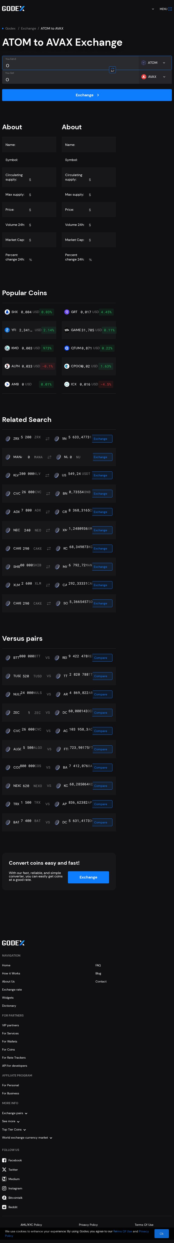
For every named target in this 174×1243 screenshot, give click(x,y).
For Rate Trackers (14, 1057)
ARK (66, 694)
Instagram (15, 1188)
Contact (101, 981)
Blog (98, 973)
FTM (67, 749)
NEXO (17, 785)
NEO (16, 530)
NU (66, 457)
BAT (66, 767)
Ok (162, 1234)
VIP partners (10, 1025)
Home (6, 965)
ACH (66, 731)
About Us (8, 981)
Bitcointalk (15, 1197)
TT (65, 676)
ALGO (17, 749)
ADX (16, 512)
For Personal (10, 1085)
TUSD (17, 676)
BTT (16, 657)
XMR (66, 530)
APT (65, 804)
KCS (66, 548)
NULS (17, 694)
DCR (66, 712)
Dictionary (9, 1005)
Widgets (8, 997)
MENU (163, 9)
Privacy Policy (88, 1225)
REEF (66, 657)
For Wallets (9, 1041)
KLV (16, 475)
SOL (66, 603)
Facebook (15, 1160)
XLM (16, 585)
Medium (14, 1179)
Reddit (12, 1207)
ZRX (16, 438)
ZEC (16, 712)
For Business (10, 1093)
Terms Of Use (144, 1225)
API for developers (14, 1065)
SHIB (17, 566)
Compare (100, 658)
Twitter (13, 1169)
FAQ (98, 965)
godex (10, 28)
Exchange (28, 28)
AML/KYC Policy (31, 1225)
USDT (66, 475)
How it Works (11, 973)
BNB (66, 493)
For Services (10, 1033)
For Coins (8, 1049)
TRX (16, 804)
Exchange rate (12, 989)
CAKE (17, 548)
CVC (17, 493)
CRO (66, 512)
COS (17, 767)
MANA (18, 457)
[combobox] (150, 9)
